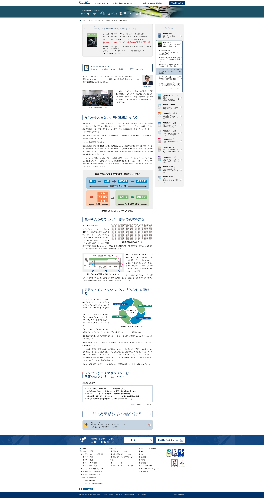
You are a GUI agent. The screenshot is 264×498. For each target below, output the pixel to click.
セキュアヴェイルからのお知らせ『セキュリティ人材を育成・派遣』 (123, 39)
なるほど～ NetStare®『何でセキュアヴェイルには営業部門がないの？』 (125, 51)
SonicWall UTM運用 (91, 463)
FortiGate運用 (89, 457)
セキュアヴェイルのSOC (148, 448)
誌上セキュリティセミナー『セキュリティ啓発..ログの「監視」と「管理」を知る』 (170, 71)
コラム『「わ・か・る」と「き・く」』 (115, 53)
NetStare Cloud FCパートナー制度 (123, 466)
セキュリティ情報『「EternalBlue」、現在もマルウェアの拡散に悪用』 (124, 34)
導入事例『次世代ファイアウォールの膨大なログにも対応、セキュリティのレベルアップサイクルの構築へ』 (170, 78)
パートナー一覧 (117, 463)
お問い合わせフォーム (169, 440)
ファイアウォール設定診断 (93, 483)
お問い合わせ (178, 3)
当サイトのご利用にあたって (116, 494)
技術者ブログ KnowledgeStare (150, 469)
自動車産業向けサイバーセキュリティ (124, 454)
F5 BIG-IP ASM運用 (91, 466)
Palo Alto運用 (89, 460)
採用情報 (159, 3)
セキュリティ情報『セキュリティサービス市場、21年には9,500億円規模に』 (126, 36)
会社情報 (146, 3)
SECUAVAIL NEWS (147, 466)
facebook (143, 471)
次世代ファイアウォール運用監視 (93, 454)
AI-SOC (98, 3)
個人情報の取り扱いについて (132, 494)
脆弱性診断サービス (91, 480)
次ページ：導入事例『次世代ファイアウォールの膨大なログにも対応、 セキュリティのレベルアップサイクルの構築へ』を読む (117, 414)
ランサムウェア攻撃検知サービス (93, 469)
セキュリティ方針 (102, 494)
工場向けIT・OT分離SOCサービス (123, 457)
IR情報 (152, 3)
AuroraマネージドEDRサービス (92, 471)
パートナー (137, 440)
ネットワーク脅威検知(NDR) (91, 474)
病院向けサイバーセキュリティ (122, 451)
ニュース (143, 451)
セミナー (143, 454)
